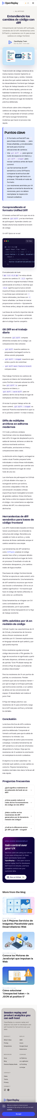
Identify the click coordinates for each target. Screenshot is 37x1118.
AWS (21, 1040)
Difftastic (11, 552)
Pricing (6, 1043)
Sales (6, 1076)
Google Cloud (24, 1046)
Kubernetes (23, 1049)
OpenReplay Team (20, 41)
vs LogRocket (24, 1061)
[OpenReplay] (11, 1100)
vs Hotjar (22, 1067)
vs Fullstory (23, 1058)
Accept (18, 1114)
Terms (6, 1079)
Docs (5, 1058)
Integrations (8, 1046)
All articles (19, 11)
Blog (5, 1061)
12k (28, 3)
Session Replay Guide (10, 1064)
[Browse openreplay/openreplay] (5, 1090)
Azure (21, 1043)
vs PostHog (23, 1064)
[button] (33, 3)
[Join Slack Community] (8, 1090)
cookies (9, 1109)
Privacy (6, 1082)
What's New (7, 1040)
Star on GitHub (17, 877)
